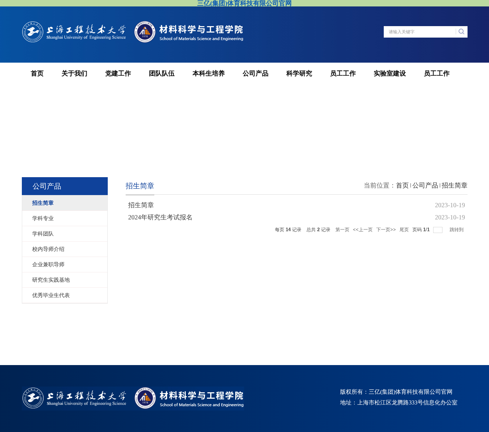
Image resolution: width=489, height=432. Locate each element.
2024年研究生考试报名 (160, 217)
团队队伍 (162, 73)
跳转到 (457, 229)
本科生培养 (209, 73)
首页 (37, 73)
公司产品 (255, 73)
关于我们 (74, 73)
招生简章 (455, 185)
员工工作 (343, 73)
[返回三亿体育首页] (133, 24)
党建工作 (118, 73)
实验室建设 (390, 73)
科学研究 (299, 73)
